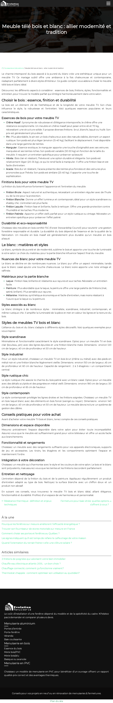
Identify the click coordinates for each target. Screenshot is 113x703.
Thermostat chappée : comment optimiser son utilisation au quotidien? (41, 573)
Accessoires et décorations (14, 68)
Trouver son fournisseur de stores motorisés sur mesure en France (38, 529)
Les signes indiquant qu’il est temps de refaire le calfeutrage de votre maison (44, 538)
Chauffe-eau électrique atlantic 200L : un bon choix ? (31, 563)
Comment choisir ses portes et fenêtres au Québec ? (31, 533)
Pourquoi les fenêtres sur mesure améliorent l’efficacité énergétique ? (41, 524)
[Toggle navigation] (108, 3)
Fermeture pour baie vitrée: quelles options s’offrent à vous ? (85, 503)
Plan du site (56, 701)
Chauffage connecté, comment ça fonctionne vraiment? (33, 568)
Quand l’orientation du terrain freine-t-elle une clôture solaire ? (37, 543)
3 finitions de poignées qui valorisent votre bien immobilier (34, 559)
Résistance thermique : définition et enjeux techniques (28, 503)
